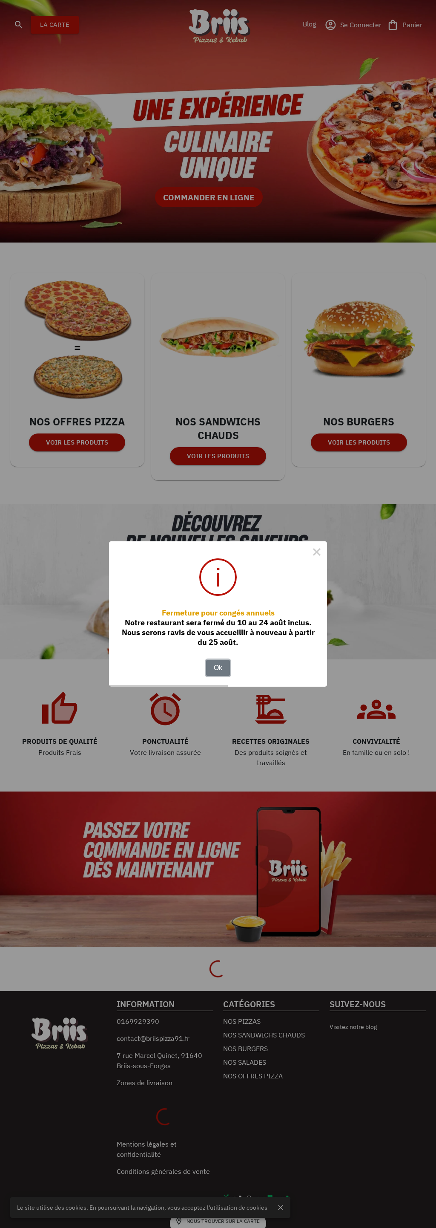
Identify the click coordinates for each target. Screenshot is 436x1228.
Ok (218, 667)
